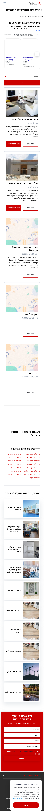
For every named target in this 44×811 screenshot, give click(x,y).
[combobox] (22, 77)
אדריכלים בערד (15, 471)
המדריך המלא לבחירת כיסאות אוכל (14, 549)
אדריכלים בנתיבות (14, 464)
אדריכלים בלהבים (14, 474)
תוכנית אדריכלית (13, 651)
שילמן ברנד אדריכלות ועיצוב (23, 183)
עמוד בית (40, 16)
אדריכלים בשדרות (14, 468)
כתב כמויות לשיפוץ (16, 631)
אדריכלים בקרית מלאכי (32, 471)
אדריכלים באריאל (14, 461)
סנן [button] (22, 83)
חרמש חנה (32, 373)
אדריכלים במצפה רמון (32, 474)
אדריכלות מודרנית (13, 692)
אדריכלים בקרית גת (33, 468)
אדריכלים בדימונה (33, 461)
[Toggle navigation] (5, 3)
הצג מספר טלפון (14, 144)
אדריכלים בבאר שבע (33, 454)
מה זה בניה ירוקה (13, 672)
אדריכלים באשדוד (14, 454)
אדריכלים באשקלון (33, 457)
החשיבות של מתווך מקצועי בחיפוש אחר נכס (14, 569)
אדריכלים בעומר (34, 478)
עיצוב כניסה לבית (13, 590)
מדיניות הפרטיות (17, 798)
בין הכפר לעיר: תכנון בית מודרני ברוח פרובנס (14, 529)
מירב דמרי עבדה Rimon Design (25, 249)
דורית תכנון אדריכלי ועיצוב (24, 119)
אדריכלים (33, 16)
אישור (26, 805)
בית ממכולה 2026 (13, 610)
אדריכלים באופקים (33, 464)
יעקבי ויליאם (31, 314)
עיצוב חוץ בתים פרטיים (14, 508)
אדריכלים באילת (15, 457)
